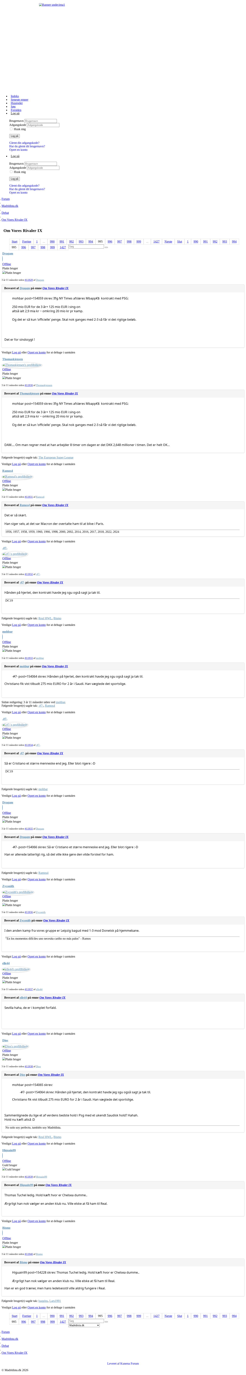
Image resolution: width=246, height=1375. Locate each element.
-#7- (4, 548)
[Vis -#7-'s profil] (14, 554)
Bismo (57, 618)
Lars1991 (55, 1300)
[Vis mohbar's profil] (2, 637)
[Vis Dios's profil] (15, 1046)
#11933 (29, 658)
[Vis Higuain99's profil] (2, 1156)
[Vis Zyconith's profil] (17, 892)
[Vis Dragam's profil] (2, 259)
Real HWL (45, 618)
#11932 (29, 574)
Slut (179, 241)
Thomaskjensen (12, 359)
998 (129, 241)
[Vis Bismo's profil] (2, 1233)
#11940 (29, 1254)
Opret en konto (18, 149)
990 (52, 241)
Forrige (26, 241)
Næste (168, 241)
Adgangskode (18, 124)
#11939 (29, 1176)
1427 (156, 241)
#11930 (29, 385)
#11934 (29, 745)
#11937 (29, 989)
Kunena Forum (129, 1363)
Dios (5, 1040)
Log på (14, 136)
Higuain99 (9, 1150)
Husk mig (20, 129)
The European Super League (55, 457)
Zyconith (8, 886)
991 (62, 241)
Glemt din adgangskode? (24, 142)
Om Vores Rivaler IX (55, 288)
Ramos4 (7, 470)
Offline (6, 264)
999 (138, 241)
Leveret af (113, 1363)
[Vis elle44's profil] (16, 969)
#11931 (29, 496)
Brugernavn (16, 120)
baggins (43, 1300)
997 (119, 241)
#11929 (29, 279)
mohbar (7, 631)
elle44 (6, 963)
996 (110, 241)
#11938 (29, 1066)
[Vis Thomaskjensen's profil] (22, 365)
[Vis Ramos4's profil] (17, 476)
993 (81, 241)
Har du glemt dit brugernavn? (27, 146)
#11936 (29, 912)
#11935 (29, 828)
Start (14, 241)
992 (71, 241)
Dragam (7, 253)
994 (90, 241)
